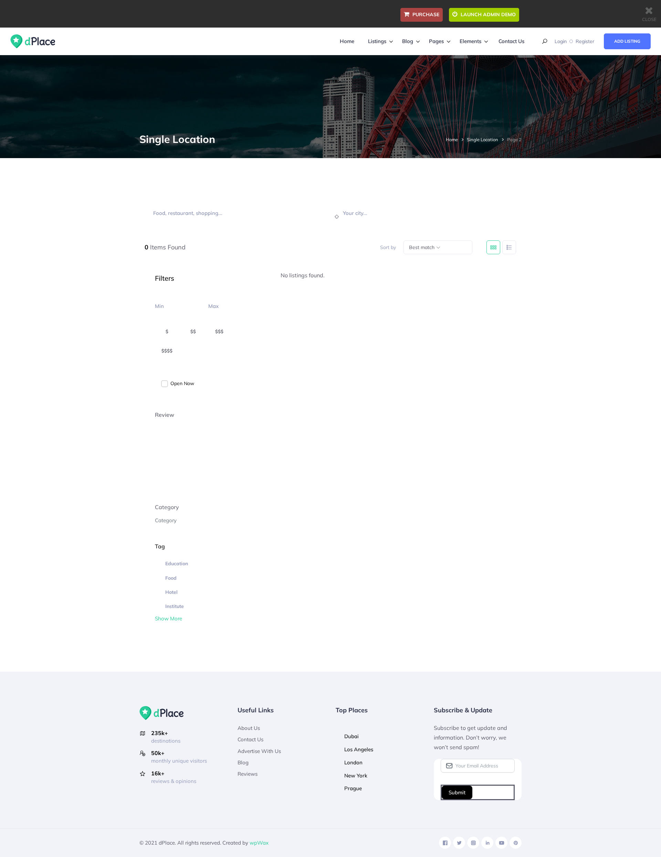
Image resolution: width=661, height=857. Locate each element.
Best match (421, 247)
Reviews (248, 774)
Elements (470, 41)
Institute (174, 606)
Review (164, 414)
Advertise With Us (259, 751)
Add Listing (627, 41)
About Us (249, 728)
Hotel (171, 592)
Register (585, 41)
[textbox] (166, 520)
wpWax (259, 842)
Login (561, 41)
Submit (457, 792)
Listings (377, 41)
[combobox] (205, 520)
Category (167, 507)
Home (347, 41)
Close (649, 19)
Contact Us (511, 41)
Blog (407, 41)
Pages (436, 41)
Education (176, 563)
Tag (160, 546)
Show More (168, 618)
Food (171, 578)
